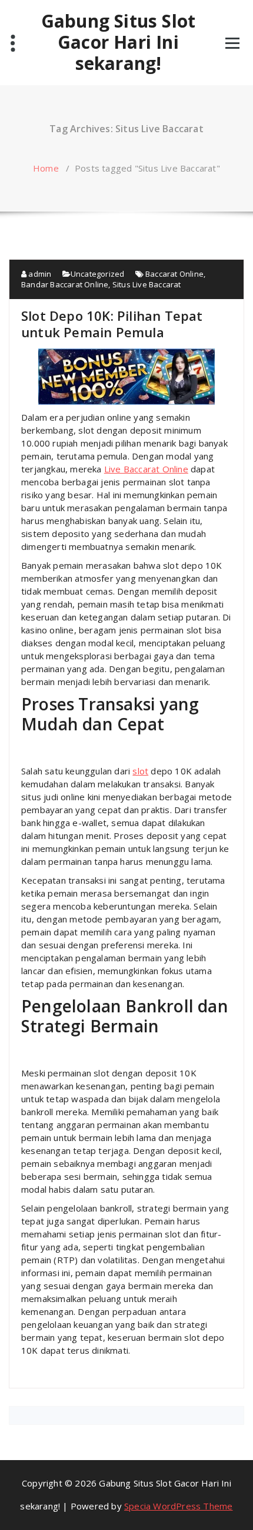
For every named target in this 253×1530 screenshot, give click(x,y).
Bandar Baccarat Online (64, 284)
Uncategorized (98, 274)
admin (38, 274)
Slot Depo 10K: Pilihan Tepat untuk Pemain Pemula (112, 324)
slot (140, 771)
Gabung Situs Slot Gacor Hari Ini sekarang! (118, 42)
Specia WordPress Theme (178, 1506)
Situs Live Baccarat (146, 284)
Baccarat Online (174, 274)
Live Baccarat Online (146, 469)
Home (46, 168)
